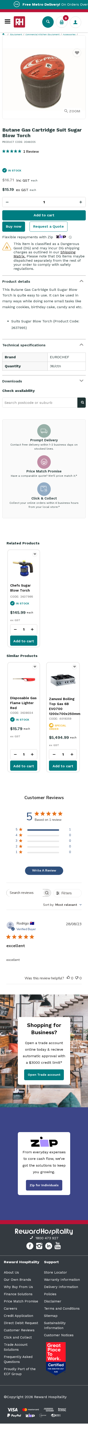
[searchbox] (25, 893)
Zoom (74, 111)
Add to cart (44, 215)
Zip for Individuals (44, 1185)
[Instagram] (40, 1246)
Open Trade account (44, 1074)
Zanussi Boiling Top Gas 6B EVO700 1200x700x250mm (63, 706)
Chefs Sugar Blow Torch (20, 587)
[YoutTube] (58, 1246)
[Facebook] (30, 1246)
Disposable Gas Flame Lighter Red (23, 703)
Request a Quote (48, 226)
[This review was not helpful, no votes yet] (76, 978)
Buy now (13, 226)
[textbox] (39, 402)
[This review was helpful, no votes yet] (68, 978)
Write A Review (44, 870)
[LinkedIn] (49, 1246)
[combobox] (62, 905)
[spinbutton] (44, 202)
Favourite (77, 55)
